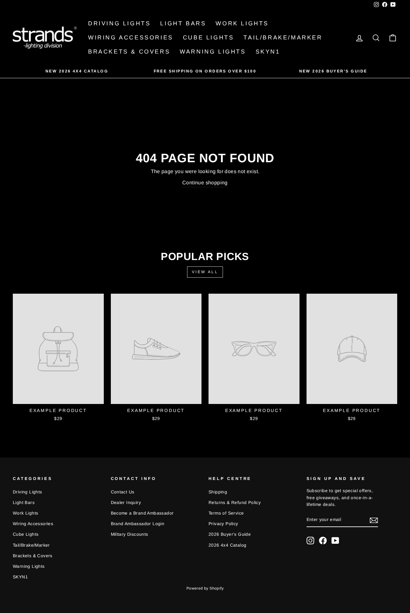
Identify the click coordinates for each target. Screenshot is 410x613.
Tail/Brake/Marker (282, 37)
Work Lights (242, 23)
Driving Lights (119, 23)
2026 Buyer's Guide (230, 534)
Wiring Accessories (130, 37)
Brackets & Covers (129, 51)
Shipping (218, 492)
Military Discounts (129, 534)
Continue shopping (205, 182)
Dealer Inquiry (126, 502)
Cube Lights (208, 37)
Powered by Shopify (205, 588)
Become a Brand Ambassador (142, 513)
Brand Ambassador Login (138, 523)
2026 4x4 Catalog (227, 545)
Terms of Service (226, 513)
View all (205, 272)
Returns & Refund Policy (235, 502)
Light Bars (183, 23)
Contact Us (123, 492)
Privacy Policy (223, 523)
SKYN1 (268, 51)
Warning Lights (213, 51)
